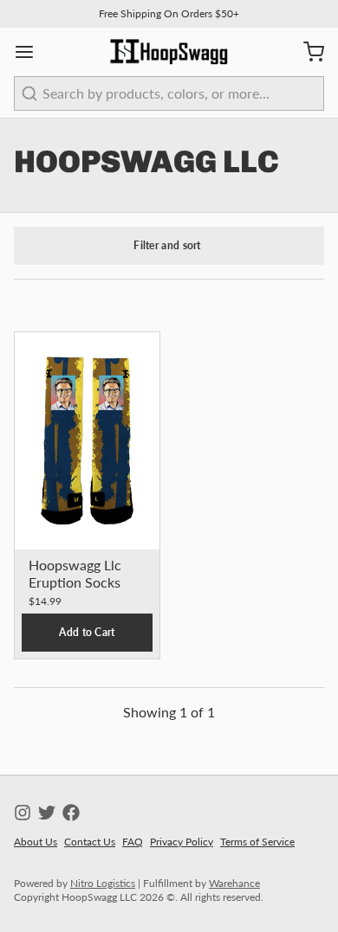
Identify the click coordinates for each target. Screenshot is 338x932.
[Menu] (31, 52)
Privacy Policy (181, 841)
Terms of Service (257, 841)
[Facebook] (71, 812)
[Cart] (306, 52)
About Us (35, 841)
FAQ (132, 841)
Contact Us (89, 841)
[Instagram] (22, 812)
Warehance (234, 883)
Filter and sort (167, 245)
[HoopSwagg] (169, 52)
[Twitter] (46, 812)
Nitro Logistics (102, 883)
